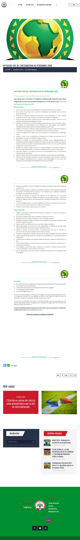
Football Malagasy (31, 70)
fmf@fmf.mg (27, 507)
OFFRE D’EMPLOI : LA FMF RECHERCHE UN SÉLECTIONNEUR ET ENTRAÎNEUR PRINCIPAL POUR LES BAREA (62, 453)
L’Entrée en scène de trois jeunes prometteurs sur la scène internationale (21, 404)
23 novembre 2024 (58, 459)
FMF (9, 70)
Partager (14, 366)
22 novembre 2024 (58, 470)
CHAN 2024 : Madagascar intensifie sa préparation (61, 441)
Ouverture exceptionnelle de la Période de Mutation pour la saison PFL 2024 (59, 404)
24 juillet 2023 (18, 70)
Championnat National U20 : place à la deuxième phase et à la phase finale (62, 465)
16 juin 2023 (20, 397)
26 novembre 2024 (58, 445)
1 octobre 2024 (59, 397)
